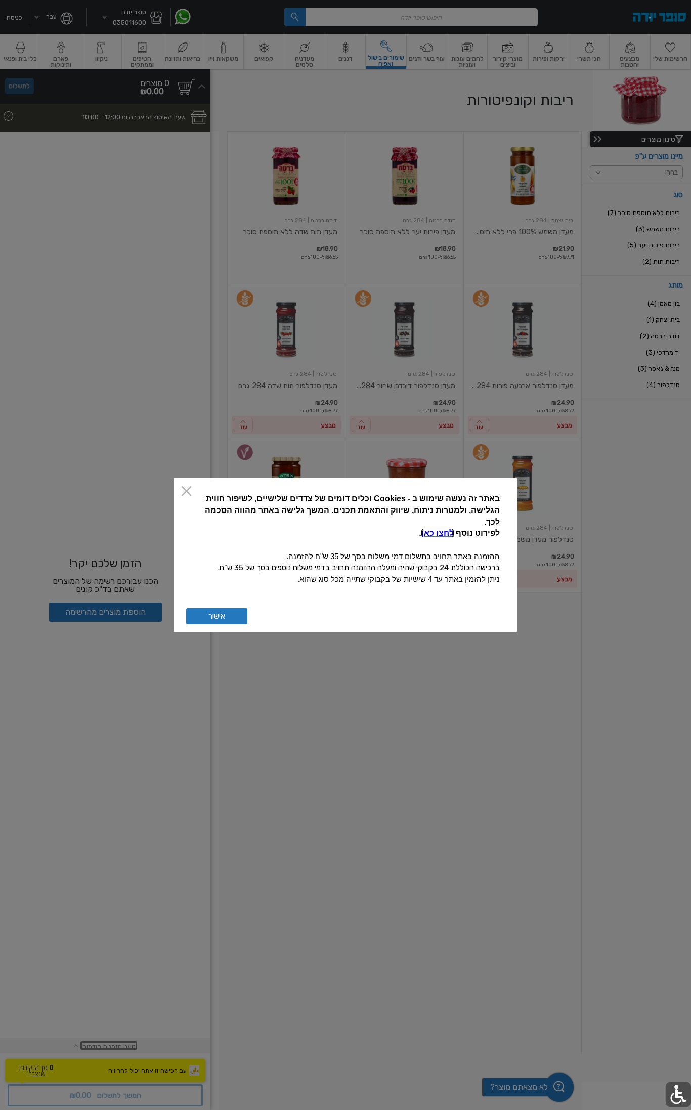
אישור (216, 616)
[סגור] (186, 492)
